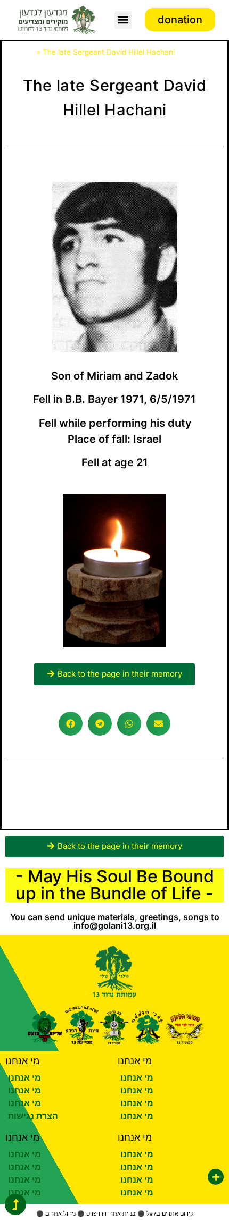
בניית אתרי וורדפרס (111, 1213)
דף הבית (21, 52)
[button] (123, 20)
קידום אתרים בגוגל (169, 1213)
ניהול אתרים (60, 1213)
